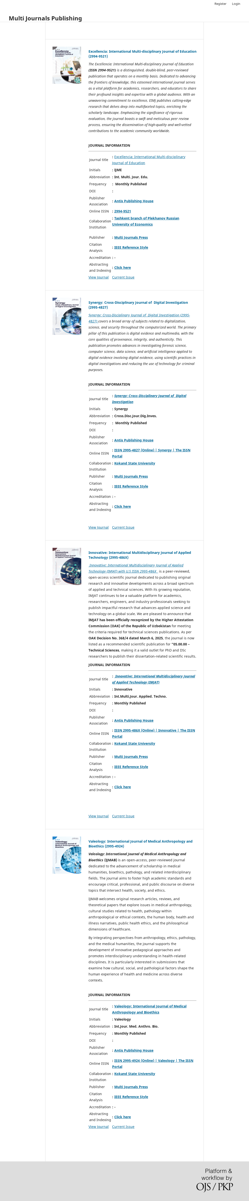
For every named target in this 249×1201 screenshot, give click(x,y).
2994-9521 (122, 211)
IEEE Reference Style (131, 247)
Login (236, 3)
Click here (122, 267)
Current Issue (123, 277)
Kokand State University (134, 463)
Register (220, 3)
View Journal (99, 277)
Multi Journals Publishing (45, 18)
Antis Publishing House (133, 201)
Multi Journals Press (131, 237)
